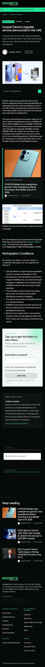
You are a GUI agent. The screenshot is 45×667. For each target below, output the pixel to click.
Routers (5, 629)
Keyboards (28, 626)
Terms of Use (29, 650)
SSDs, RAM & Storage (33, 622)
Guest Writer (26, 561)
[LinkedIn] (20, 600)
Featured (19, 21)
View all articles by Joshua (16, 423)
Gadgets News (16, 14)
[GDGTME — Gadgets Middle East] (10, 3)
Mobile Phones (8, 617)
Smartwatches (8, 633)
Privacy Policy (30, 646)
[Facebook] (4, 600)
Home (4, 14)
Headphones (7, 625)
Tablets (5, 621)
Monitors (28, 618)
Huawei (27, 21)
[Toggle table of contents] (39, 91)
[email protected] (18, 370)
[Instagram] (9, 600)
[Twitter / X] (14, 600)
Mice (26, 630)
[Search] (27, 4)
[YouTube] (25, 600)
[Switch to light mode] (35, 4)
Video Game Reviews (11, 643)
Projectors (6, 613)
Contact (27, 643)
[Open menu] (41, 4)
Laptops (27, 614)
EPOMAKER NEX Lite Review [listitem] (15, 9)
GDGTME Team (26, 523)
